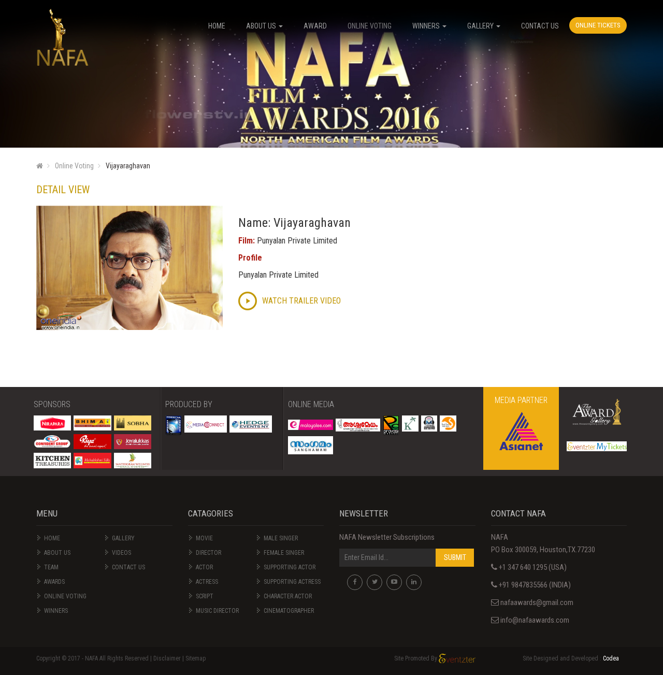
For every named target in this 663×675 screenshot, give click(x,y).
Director (208, 552)
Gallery (123, 538)
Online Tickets (598, 25)
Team (51, 567)
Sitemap (195, 658)
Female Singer (284, 552)
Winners (56, 610)
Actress (207, 581)
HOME (216, 26)
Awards (54, 581)
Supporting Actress (292, 581)
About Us (57, 552)
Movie (204, 538)
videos (121, 552)
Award (315, 26)
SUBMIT (455, 557)
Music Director (217, 610)
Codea (611, 658)
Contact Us (540, 26)
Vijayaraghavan (128, 166)
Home (52, 538)
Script (204, 596)
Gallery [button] (481, 26)
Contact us (128, 567)
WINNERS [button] (426, 26)
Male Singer (281, 538)
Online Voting (370, 26)
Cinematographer (289, 610)
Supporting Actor (289, 567)
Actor (204, 567)
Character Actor (288, 596)
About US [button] (262, 26)
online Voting (65, 596)
